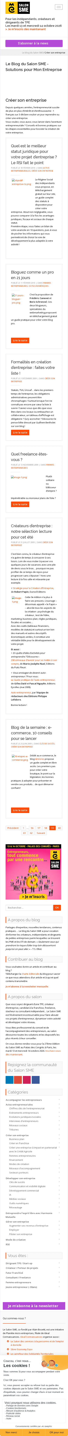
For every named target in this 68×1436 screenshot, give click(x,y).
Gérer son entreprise (17, 1221)
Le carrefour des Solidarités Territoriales (32, 1353)
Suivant (41, 833)
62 (31, 833)
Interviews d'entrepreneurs (23, 1121)
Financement (16, 1159)
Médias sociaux (17, 1198)
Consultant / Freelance (18, 1277)
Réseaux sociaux (18, 1125)
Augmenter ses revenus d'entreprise (28, 1225)
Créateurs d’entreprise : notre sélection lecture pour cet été (31, 531)
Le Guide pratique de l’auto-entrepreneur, (33, 679)
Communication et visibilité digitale (27, 1186)
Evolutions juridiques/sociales (25, 1116)
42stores (39, 758)
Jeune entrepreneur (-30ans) (21, 1287)
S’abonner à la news (34, 43)
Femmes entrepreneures (22, 1155)
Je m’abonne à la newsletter (34, 1305)
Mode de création (16, 1239)
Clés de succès (17, 1182)
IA (10, 1194)
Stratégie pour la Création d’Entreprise (33, 588)
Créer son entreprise (17, 1135)
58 (45, 828)
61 (24, 833)
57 (39, 828)
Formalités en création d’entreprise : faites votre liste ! (33, 367)
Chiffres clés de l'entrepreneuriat (26, 1108)
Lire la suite (20, 340)
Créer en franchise (19, 1143)
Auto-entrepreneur (21, 692)
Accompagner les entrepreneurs (24, 1099)
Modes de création (19, 1164)
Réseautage (15, 1207)
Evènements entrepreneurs (24, 1112)
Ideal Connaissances (31, 1336)
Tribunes (14, 1129)
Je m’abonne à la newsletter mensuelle (27, 986)
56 (32, 828)
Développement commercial (24, 1190)
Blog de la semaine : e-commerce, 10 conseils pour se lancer (31, 733)
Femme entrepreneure (18, 1282)
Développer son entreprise (20, 1178)
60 (59, 828)
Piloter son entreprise (20, 1234)
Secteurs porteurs (18, 1172)
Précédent (12, 828)
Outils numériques (19, 1203)
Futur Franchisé (14, 1272)
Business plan (16, 1139)
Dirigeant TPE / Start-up (19, 1263)
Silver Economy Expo (21, 1349)
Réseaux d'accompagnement (24, 1168)
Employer (14, 1229)
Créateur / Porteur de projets (22, 1268)
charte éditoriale (30, 973)
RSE (8, 1244)
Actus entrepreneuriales (19, 1104)
